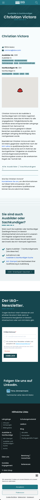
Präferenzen (20, 492)
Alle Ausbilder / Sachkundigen (19, 167)
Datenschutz (22, 497)
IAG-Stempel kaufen (20, 272)
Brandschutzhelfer (21, 60)
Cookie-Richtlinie (11, 497)
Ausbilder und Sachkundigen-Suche (8, 443)
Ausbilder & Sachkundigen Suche (19, 257)
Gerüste (16, 74)
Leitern (22, 74)
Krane (16, 63)
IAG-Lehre (6, 146)
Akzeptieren (20, 487)
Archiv (5, 449)
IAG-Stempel (11, 261)
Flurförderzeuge (7, 63)
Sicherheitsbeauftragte (27, 63)
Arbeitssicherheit (7, 60)
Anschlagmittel (7, 74)
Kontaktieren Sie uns (10, 181)
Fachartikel (25, 435)
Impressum (30, 497)
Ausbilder (12, 13)
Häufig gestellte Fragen (30, 438)
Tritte (27, 74)
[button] (37, 475)
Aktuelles (25, 433)
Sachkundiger (25, 13)
